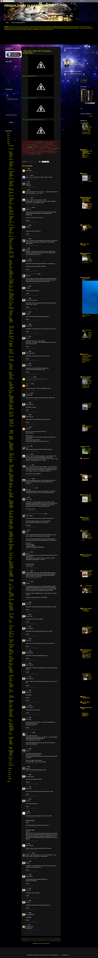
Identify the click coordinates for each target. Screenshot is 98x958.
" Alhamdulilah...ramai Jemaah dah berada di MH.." (11, 330)
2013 (8, 135)
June (9, 772)
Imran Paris (28, 464)
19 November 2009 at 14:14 (32, 885)
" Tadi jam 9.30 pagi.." (10, 706)
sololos (59, 955)
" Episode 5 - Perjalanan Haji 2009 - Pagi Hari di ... (11, 182)
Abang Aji (28, 551)
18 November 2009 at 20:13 (32, 380)
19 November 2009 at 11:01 (32, 858)
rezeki (27, 748)
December (11, 145)
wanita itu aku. (86, 225)
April (9, 776)
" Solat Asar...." (10, 621)
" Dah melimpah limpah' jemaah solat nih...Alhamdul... (11, 296)
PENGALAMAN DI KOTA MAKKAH (29, 5)
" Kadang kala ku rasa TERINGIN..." (11, 407)
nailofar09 (28, 175)
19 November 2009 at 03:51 (32, 783)
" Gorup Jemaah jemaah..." (11, 527)
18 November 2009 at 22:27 (32, 660)
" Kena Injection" (11, 290)
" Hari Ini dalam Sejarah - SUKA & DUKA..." (11, 534)
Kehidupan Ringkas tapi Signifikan (85, 714)
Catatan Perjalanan (87, 627)
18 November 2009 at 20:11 (32, 374)
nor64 (27, 238)
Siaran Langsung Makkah (18, 22)
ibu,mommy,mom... (30, 487)
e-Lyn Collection (30, 377)
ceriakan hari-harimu (85, 244)
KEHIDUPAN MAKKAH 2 (85, 123)
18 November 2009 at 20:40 (32, 411)
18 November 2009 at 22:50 (32, 763)
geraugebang (29, 478)
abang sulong (29, 732)
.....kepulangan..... (86, 610)
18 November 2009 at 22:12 (32, 599)
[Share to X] (45, 161)
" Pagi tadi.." (10, 490)
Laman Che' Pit (86, 673)
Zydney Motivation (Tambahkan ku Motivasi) (87, 651)
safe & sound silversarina (85, 518)
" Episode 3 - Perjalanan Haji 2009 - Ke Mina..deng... (11, 218)
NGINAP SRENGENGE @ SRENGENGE (35, 513)
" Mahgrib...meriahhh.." (11, 696)
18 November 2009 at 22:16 (32, 611)
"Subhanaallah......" (11, 600)
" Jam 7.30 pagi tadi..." (10, 589)
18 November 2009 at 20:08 (32, 309)
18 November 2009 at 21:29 (32, 549)
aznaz (27, 225)
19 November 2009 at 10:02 (32, 850)
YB (26, 811)
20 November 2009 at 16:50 (32, 930)
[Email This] (42, 161)
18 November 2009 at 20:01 (32, 172)
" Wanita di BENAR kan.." (10, 702)
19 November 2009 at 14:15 (32, 897)
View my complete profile (76, 64)
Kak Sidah (28, 581)
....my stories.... (86, 458)
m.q (27, 924)
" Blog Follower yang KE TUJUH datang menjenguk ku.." (11, 399)
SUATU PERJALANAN (85, 697)
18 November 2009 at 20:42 (32, 443)
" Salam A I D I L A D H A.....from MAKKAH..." (11, 255)
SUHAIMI (28, 446)
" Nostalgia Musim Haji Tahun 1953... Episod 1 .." (11, 741)
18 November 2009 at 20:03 (32, 195)
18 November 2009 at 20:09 (32, 333)
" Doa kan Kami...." (10, 286)
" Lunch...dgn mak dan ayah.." (11, 627)
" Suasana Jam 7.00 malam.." (11, 646)
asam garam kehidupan (85, 531)
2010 (8, 141)
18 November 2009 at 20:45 (32, 451)
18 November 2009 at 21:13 (32, 494)
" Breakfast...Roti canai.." (11, 640)
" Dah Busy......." (11, 734)
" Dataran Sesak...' (10, 664)
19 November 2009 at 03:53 (32, 808)
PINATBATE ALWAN (87, 571)
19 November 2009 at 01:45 (32, 771)
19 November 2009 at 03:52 (32, 796)
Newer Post (25, 939)
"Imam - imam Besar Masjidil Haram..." (11, 669)
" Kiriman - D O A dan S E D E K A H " (11, 352)
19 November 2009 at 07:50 (32, 817)
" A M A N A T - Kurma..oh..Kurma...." (11, 359)
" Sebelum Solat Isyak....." (11, 461)
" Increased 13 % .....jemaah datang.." (11, 339)
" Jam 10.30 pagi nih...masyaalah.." (11, 414)
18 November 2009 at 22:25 (32, 635)
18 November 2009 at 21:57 (32, 568)
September (11, 765)
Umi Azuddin (29, 207)
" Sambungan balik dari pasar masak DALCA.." (11, 467)
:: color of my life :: (87, 403)
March (10, 778)
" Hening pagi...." (10, 558)
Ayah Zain (28, 393)
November (11, 149)
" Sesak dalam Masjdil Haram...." (11, 320)
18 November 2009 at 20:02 (32, 187)
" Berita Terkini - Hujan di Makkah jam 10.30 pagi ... (10, 273)
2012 (8, 137)
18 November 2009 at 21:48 (32, 561)
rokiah (27, 426)
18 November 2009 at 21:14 (32, 510)
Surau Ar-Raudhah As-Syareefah (87, 555)
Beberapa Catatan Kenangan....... (86, 609)
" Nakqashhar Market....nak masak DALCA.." (11, 513)
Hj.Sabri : (28, 570)
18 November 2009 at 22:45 (32, 746)
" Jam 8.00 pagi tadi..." (10, 304)
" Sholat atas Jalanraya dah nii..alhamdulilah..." (11, 385)
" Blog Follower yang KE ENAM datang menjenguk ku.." (11, 446)
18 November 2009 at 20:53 (32, 485)
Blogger (69, 955)
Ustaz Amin (85, 354)
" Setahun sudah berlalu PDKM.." (10, 521)
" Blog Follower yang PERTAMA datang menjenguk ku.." (11, 726)
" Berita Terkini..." (11, 720)
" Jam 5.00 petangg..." (11, 581)
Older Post (57, 939)
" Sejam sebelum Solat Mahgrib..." (11, 495)
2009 (8, 143)
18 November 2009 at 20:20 (32, 390)
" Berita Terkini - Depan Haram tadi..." (10, 154)
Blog (7, 22)
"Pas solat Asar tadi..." (10, 759)
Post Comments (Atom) (44, 943)
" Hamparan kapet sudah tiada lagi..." (11, 547)
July (9, 770)
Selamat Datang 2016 (90, 406)
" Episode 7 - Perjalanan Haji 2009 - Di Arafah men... (11, 163)
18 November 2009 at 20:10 (32, 348)
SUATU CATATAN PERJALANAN (86, 377)
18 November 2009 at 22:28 (32, 673)
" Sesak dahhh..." (11, 748)
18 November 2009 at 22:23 (32, 623)
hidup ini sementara (85, 174)
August (10, 768)
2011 (8, 139)
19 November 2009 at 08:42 (32, 840)
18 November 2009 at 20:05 (32, 204)
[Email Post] (40, 161)
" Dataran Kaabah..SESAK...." (11, 438)
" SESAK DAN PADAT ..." (10, 345)
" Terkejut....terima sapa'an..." (11, 432)
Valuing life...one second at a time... (87, 495)
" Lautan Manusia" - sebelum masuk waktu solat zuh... (11, 311)
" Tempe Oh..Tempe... (10, 691)
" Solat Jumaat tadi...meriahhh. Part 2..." (11, 652)
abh (27, 843)
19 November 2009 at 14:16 (32, 922)
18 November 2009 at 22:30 (32, 729)
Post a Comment (28, 932)
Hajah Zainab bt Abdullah (32, 273)
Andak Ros (28, 383)
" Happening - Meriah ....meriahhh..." (11, 615)
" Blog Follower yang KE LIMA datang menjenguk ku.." (11, 477)
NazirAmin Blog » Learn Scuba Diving (86, 278)
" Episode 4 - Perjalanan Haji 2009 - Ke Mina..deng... (11, 200)
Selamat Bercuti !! (86, 519)
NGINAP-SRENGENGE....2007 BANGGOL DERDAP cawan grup (87, 152)
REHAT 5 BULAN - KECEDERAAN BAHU (90, 206)
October (10, 763)
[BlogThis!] (44, 161)
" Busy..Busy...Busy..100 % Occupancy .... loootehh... (11, 423)
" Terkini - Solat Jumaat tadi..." (10, 247)
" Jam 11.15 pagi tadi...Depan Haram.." (11, 634)
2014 (8, 133)
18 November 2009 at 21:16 (32, 527)
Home (41, 939)
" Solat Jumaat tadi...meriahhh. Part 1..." (11, 659)
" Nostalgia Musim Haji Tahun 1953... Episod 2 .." (11, 713)
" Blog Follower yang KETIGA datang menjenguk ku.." (11, 565)
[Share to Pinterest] (48, 161)
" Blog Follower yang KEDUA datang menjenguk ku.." (11, 606)
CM (26, 497)
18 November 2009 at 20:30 (32, 399)
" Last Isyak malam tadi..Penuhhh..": (11, 281)
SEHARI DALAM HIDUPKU (86, 254)
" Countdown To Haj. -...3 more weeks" (10, 677)
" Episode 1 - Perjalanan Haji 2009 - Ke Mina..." (11, 240)
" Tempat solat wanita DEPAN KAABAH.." (11, 574)
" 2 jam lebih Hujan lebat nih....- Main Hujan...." (11, 264)
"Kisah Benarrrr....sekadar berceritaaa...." (11, 594)
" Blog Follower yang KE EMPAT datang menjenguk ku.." (11, 503)
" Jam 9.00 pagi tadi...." (10, 392)
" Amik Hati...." (10, 584)
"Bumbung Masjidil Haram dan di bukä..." (10, 753)
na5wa (84, 425)
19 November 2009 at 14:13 (32, 871)
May (9, 774)
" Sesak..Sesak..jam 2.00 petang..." (11, 455)
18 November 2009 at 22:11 (32, 578)
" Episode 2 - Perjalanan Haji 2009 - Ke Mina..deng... (11, 229)
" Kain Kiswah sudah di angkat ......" (10, 685)
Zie (26, 181)
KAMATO (84, 474)
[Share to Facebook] (47, 161)
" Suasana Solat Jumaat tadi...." (10, 540)
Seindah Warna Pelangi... (86, 702)
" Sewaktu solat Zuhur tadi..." (10, 485)
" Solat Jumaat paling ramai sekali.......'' (11, 367)
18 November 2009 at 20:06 (32, 245)
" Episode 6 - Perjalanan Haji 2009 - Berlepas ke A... (11, 172)
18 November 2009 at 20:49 (32, 475)
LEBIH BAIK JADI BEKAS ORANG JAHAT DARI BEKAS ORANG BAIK (86, 200)
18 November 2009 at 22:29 (32, 702)
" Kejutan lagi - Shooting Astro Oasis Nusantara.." (11, 376)
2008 (8, 781)
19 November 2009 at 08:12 (32, 827)
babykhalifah (29, 853)
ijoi (26, 168)
